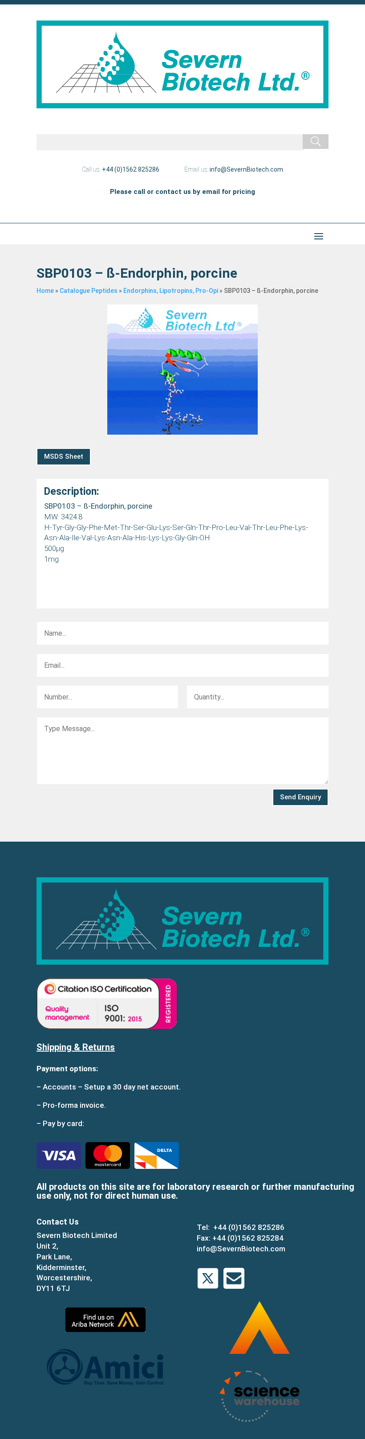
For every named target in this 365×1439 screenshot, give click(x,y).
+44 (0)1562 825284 (248, 1237)
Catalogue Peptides (89, 290)
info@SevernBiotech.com (246, 169)
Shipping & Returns (75, 1047)
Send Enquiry (300, 797)
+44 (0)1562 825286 (130, 169)
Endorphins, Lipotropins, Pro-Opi (170, 290)
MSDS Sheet (63, 456)
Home (45, 290)
